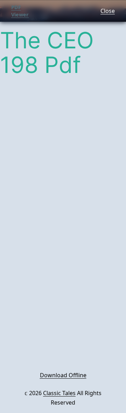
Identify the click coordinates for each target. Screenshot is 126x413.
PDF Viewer (20, 11)
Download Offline (63, 375)
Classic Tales (59, 393)
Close (107, 11)
